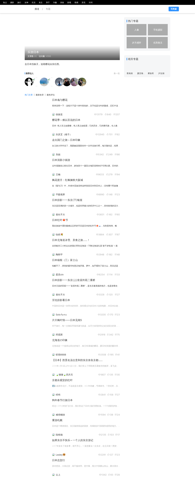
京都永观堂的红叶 (62, 380)
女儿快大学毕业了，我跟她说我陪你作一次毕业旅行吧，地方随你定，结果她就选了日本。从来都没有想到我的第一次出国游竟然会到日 (112, 145)
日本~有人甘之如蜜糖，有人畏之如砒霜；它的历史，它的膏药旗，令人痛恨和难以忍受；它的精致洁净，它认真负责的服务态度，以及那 (112, 125)
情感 (76, 2)
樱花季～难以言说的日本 (66, 119)
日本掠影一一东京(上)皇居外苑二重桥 (73, 280)
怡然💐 (59, 234)
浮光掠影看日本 (61, 300)
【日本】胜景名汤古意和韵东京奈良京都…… (77, 360)
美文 (41, 2)
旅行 (19, 2)
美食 (62, 2)
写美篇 (174, 9)
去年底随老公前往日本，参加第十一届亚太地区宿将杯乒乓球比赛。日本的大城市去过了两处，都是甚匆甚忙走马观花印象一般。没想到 (112, 165)
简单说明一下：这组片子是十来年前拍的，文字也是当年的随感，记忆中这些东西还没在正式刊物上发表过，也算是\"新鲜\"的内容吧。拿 (112, 105)
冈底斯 (59, 334)
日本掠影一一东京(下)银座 (67, 199)
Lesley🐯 (61, 454)
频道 (37, 8)
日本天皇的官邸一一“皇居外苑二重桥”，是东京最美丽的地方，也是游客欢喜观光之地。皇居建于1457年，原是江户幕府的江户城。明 (111, 286)
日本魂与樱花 (60, 99)
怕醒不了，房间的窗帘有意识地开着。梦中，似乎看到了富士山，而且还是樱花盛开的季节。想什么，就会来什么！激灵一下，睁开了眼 (112, 266)
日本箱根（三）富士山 (65, 260)
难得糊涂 (60, 414)
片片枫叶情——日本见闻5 (67, 320)
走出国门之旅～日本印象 (66, 139)
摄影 (12, 2)
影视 (69, 2)
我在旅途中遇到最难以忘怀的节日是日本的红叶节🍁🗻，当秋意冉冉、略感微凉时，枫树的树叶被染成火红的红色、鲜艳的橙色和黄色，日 (113, 225)
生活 (33, 2)
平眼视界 (60, 194)
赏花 (83, 2)
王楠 (58, 174)
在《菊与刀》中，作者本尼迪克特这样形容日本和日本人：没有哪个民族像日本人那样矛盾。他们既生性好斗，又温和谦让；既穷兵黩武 (112, 185)
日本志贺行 (58, 460)
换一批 (117, 73)
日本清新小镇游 (61, 159)
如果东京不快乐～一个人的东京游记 (72, 440)
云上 (58, 474)
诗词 (91, 2)
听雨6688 (61, 354)
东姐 (58, 154)
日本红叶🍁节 (60, 219)
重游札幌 (57, 420)
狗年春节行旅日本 (62, 400)
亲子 (48, 2)
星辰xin (60, 274)
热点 (5, 2)
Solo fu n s (61, 314)
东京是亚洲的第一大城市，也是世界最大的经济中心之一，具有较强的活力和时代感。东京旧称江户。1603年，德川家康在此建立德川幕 (112, 205)
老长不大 (60, 214)
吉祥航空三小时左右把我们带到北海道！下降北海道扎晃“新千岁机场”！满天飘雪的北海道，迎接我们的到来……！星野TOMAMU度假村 (112, 246)
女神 (26, 2)
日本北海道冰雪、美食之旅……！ (71, 240)
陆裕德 (59, 434)
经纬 (58, 394)
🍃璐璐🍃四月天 (64, 374)
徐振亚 (59, 114)
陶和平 (59, 254)
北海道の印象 (60, 340)
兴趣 (55, 2)
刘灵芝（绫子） (64, 134)
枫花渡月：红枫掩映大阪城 (67, 179)
